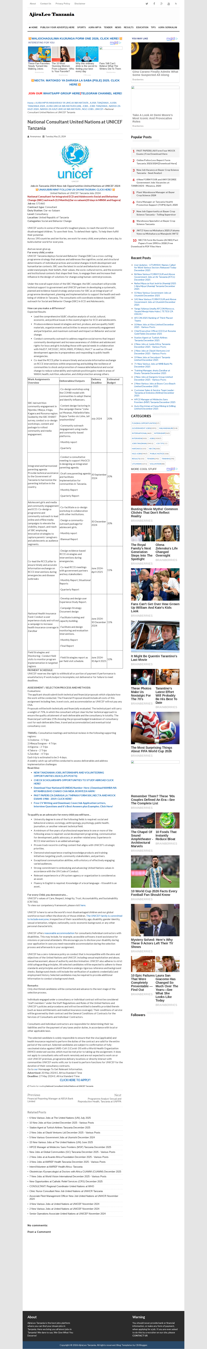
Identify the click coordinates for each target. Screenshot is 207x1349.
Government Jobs (141, 428)
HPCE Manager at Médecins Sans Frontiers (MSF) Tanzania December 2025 (70, 1147)
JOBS (85, 106)
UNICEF (99, 109)
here (83, 905)
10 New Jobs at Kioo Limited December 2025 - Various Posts (61, 1122)
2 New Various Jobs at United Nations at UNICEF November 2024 (64, 1208)
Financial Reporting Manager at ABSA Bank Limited (50, 1100)
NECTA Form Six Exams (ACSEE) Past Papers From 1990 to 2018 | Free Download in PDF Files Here (154, 243)
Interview (137, 438)
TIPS (153, 27)
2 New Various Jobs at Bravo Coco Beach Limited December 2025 (154, 385)
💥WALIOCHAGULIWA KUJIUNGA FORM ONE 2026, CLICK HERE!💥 (75, 38)
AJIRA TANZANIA (99, 102)
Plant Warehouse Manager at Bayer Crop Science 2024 (155, 194)
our (36, 1069)
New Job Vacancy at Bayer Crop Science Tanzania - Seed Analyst (157, 171)
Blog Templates (124, 1345)
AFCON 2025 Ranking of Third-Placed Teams (153, 319)
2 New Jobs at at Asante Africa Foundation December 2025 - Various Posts (69, 1157)
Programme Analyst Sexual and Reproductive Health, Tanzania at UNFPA (99, 1100)
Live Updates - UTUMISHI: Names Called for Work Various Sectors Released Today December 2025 (155, 267)
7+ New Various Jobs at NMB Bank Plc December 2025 (153, 365)
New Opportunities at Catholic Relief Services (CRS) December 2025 (66, 1181)
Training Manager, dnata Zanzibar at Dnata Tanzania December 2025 (152, 372)
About (33, 3)
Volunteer (155, 464)
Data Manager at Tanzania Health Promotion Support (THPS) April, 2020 (157, 203)
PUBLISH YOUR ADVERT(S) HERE (57, 27)
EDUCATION (142, 27)
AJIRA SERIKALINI (167, 27)
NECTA (152, 449)
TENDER (108, 27)
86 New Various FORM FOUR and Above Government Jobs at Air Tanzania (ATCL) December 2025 (154, 277)
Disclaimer (80, 3)
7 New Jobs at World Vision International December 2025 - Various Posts (67, 1176)
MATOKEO (137, 449)
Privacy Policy (63, 3)
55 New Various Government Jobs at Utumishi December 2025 (152, 294)
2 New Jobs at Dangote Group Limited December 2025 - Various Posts (153, 378)
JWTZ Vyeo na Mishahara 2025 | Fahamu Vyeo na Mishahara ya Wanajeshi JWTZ (158, 232)
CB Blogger (141, 1345)
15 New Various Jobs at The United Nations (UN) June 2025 (61, 1142)
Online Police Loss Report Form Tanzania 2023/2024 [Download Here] (156, 162)
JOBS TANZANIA (99, 106)
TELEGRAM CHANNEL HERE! (101, 93)
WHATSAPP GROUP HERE (61, 93)
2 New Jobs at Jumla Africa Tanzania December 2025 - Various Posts (152, 345)
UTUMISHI (136, 464)
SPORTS (81, 27)
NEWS (118, 27)
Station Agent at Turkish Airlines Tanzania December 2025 (59, 1127)
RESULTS (129, 27)
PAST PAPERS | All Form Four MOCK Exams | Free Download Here (155, 152)
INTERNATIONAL (139, 433)
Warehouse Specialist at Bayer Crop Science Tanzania (155, 222)
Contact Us (45, 3)
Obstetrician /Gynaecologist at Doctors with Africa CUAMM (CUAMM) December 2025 (75, 1171)
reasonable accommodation (59, 933)
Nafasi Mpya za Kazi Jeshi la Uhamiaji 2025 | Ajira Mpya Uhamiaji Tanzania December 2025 (155, 286)
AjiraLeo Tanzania (87, 1345)
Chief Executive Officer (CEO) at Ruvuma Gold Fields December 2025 (155, 332)
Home (34, 27)
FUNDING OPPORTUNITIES (144, 423)
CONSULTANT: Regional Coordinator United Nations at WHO (61, 1186)
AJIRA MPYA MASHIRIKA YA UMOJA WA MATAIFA (61, 102)
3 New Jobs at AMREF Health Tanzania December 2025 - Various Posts (67, 1161)
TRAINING (166, 459)
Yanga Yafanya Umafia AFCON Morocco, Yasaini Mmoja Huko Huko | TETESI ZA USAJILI (154, 311)
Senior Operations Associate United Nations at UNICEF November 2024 (67, 1213)
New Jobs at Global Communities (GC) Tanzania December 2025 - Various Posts (72, 1152)
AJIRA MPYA (94, 27)
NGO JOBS (88, 109)
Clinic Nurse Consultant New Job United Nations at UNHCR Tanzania (66, 1191)
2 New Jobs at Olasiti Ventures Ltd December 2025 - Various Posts (64, 1132)
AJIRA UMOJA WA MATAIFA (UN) (63, 106)
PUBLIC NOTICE (157, 454)
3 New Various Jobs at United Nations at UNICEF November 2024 (64, 1204)
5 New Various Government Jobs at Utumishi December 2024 (62, 1137)
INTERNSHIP (159, 433)
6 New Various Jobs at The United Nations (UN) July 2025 (60, 1117)
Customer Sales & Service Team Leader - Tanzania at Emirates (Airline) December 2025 (154, 393)
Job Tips (160, 443)
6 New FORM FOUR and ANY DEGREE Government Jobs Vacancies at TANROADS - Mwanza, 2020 (153, 182)
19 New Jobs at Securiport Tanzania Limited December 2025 (152, 358)
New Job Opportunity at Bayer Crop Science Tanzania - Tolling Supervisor (156, 213)
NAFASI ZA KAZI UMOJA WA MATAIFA (60, 109)
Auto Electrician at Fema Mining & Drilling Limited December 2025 (155, 407)
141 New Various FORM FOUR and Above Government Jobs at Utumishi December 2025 (155, 302)
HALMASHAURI (166, 428)
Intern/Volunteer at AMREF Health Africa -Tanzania (55, 1166)
